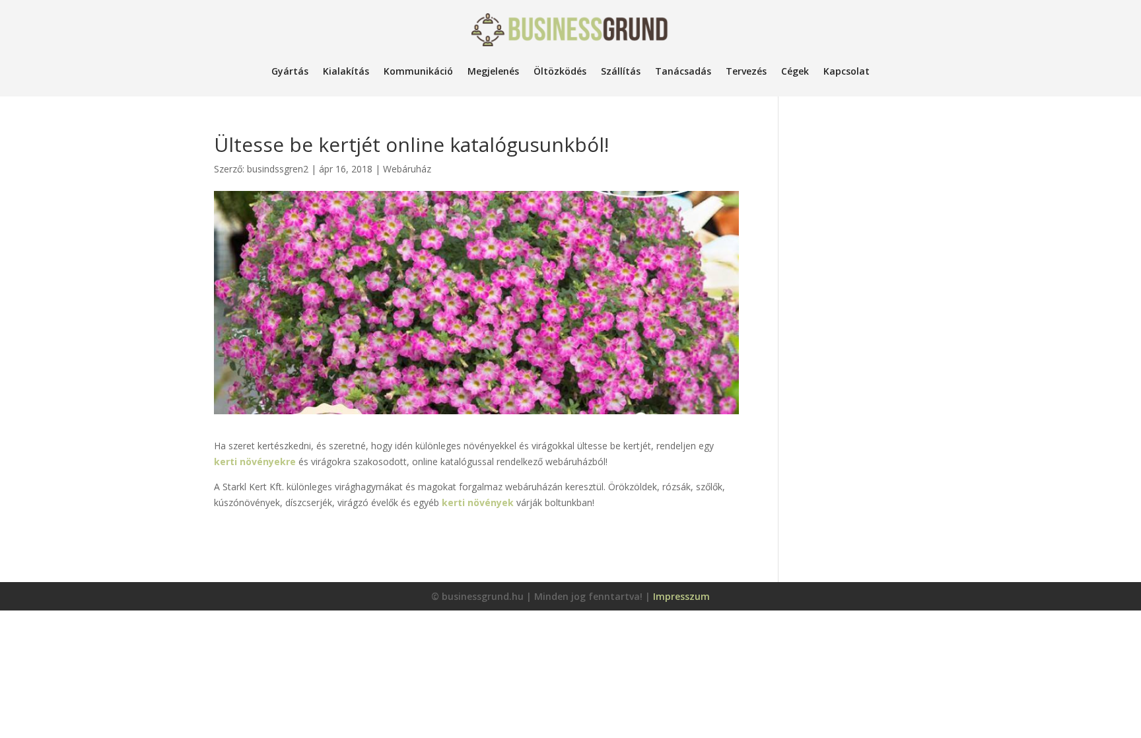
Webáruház (407, 169)
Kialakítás (346, 71)
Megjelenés (493, 71)
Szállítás (620, 71)
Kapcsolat (846, 71)
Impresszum (681, 596)
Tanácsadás (683, 71)
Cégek (795, 71)
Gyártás (289, 71)
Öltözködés (560, 71)
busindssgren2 (277, 169)
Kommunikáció (418, 71)
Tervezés (746, 71)
